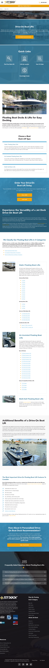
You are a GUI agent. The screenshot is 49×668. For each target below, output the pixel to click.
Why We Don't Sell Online (34, 625)
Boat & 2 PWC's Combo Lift (27, 327)
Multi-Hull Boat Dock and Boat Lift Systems (13, 254)
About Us (30, 621)
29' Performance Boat (26, 365)
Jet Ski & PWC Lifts (4, 645)
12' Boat (23, 304)
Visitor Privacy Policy (33, 635)
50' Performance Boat (26, 377)
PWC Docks (31, 605)
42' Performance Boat (26, 375)
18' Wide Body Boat (26, 315)
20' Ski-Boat (24, 387)
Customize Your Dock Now (24, 37)
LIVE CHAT (24, 199)
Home (1, 9)
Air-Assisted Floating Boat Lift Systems (12, 252)
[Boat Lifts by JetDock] (10, 3)
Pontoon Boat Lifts (3, 649)
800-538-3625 (44, 2)
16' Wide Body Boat (26, 313)
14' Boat (23, 306)
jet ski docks (24, 127)
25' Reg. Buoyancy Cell (26, 357)
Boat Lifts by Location (4, 651)
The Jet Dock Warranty (33, 627)
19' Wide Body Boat (26, 317)
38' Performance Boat (26, 373)
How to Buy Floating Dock (34, 637)
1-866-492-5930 (12, 515)
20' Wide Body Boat (26, 319)
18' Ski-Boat (24, 385)
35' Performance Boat (26, 371)
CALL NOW (24, 195)
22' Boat (23, 292)
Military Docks (31, 615)
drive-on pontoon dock (33, 127)
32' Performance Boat (26, 369)
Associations (2, 653)
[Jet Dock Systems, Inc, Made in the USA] (15, 623)
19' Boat (23, 288)
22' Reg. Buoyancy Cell (26, 353)
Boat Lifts (6, 9)
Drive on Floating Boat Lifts (5, 643)
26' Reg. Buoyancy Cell (26, 359)
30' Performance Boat (26, 367)
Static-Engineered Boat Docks (11, 250)
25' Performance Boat (26, 361)
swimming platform (41, 223)
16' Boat (23, 308)
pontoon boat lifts (27, 402)
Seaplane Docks (32, 611)
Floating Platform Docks (5, 647)
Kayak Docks (31, 607)
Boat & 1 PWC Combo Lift (27, 325)
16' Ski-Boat (24, 383)
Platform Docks (32, 609)
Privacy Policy (34, 660)
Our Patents (42, 660)
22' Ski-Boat (24, 389)
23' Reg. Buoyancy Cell (26, 355)
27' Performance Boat (26, 363)
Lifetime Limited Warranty (10, 511)
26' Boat (23, 298)
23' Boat (23, 294)
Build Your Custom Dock (24, 6)
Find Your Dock (24, 545)
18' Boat (23, 286)
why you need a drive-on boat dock (34, 483)
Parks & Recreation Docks (34, 613)
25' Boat (23, 296)
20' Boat (23, 290)
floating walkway (5, 224)
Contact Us (31, 623)
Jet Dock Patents (32, 629)
